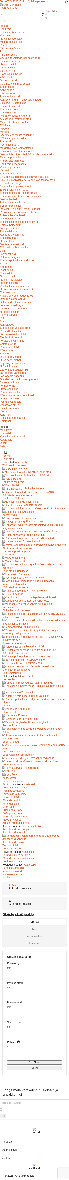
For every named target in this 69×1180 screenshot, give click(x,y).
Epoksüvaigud (8, 292)
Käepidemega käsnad (12, 173)
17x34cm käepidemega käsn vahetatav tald (24, 176)
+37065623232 (8, 8)
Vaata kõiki (20, 462)
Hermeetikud (7, 241)
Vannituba (6, 353)
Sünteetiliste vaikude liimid (15, 327)
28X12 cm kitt (7, 67)
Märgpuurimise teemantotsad (16, 148)
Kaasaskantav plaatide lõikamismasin (21, 196)
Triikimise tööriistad (11, 48)
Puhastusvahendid (10, 401)
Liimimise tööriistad (11, 61)
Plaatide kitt (6, 270)
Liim (2, 250)
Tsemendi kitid (8, 276)
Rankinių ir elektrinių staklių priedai (20, 209)
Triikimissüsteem (9, 54)
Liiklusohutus (7, 93)
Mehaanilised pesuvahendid (16, 186)
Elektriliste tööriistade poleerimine (19, 221)
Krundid (4, 263)
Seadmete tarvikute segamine (17, 135)
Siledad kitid (7, 86)
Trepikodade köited (11, 337)
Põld (2, 318)
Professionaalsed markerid (15, 115)
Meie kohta (6, 430)
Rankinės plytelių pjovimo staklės (19, 212)
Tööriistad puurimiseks (13, 138)
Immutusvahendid (10, 408)
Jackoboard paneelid (12, 376)
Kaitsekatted (7, 324)
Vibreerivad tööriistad (12, 160)
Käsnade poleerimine (12, 234)
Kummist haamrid (10, 106)
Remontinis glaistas (11, 279)
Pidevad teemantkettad (13, 202)
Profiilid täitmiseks (10, 331)
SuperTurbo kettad (10, 205)
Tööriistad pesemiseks (13, 164)
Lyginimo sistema (34, 936)
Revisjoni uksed (9, 389)
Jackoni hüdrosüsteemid (14, 369)
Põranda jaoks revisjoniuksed (17, 395)
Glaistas (34, 922)
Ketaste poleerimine (11, 225)
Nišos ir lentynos (9, 366)
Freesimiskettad (9, 231)
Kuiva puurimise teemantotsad (17, 151)
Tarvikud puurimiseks (12, 157)
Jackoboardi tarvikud (12, 382)
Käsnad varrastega (11, 183)
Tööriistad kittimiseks (12, 32)
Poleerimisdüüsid (10, 218)
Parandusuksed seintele (14, 392)
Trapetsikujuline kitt (11, 74)
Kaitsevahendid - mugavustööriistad (20, 99)
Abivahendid (7, 90)
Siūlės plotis (14, 1022)
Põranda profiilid (9, 347)
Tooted (4, 25)
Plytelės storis (15, 1002)
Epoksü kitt (6, 273)
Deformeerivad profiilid (13, 334)
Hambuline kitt (8, 64)
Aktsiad (4, 446)
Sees (3, 321)
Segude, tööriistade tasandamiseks (20, 58)
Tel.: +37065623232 (11, 1)
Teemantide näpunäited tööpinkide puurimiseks (27, 154)
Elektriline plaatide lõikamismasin (19, 193)
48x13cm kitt (7, 77)
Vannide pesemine (10, 167)
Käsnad (4, 170)
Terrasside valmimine (12, 340)
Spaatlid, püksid (9, 80)
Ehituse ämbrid (8, 112)
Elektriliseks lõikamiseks (14, 189)
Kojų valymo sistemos (12, 363)
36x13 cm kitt (7, 70)
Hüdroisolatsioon (9, 311)
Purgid (4, 45)
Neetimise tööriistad (11, 38)
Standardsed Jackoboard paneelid (19, 379)
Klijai (34, 929)
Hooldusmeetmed (10, 398)
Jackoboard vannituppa (13, 372)
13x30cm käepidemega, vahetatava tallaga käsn (27, 180)
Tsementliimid (8, 254)
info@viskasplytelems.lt (36, 1)
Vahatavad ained (9, 405)
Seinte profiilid (8, 344)
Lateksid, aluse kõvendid (14, 308)
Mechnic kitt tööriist (11, 41)
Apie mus (5, 414)
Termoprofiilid (7, 385)
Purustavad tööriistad (12, 109)
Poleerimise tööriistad (12, 215)
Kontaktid (5, 433)
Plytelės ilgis (14, 963)
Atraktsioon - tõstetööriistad (15, 119)
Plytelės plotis (15, 983)
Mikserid (5, 128)
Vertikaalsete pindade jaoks (15, 286)
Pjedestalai (34, 943)
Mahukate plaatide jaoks (14, 122)
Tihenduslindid (8, 315)
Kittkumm (5, 35)
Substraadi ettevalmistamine (16, 302)
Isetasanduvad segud (12, 305)
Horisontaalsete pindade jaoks (17, 289)
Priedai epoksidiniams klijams (17, 260)
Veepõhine (6, 266)
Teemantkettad (8, 199)
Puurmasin (6, 141)
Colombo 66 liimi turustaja (15, 83)
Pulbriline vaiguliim (11, 257)
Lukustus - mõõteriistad (13, 103)
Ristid (3, 51)
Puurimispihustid (9, 144)
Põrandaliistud (8, 350)
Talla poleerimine (10, 228)
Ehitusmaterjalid (9, 238)
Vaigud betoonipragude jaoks (16, 295)
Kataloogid (6, 439)
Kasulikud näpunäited (12, 417)
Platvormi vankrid (10, 96)
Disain (3, 443)
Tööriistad (5, 29)
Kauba (4, 411)
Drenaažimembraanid (12, 299)
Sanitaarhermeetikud (12, 244)
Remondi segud (9, 283)
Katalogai (5, 421)
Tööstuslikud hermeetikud (14, 247)
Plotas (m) (13, 1041)
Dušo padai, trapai (10, 356)
